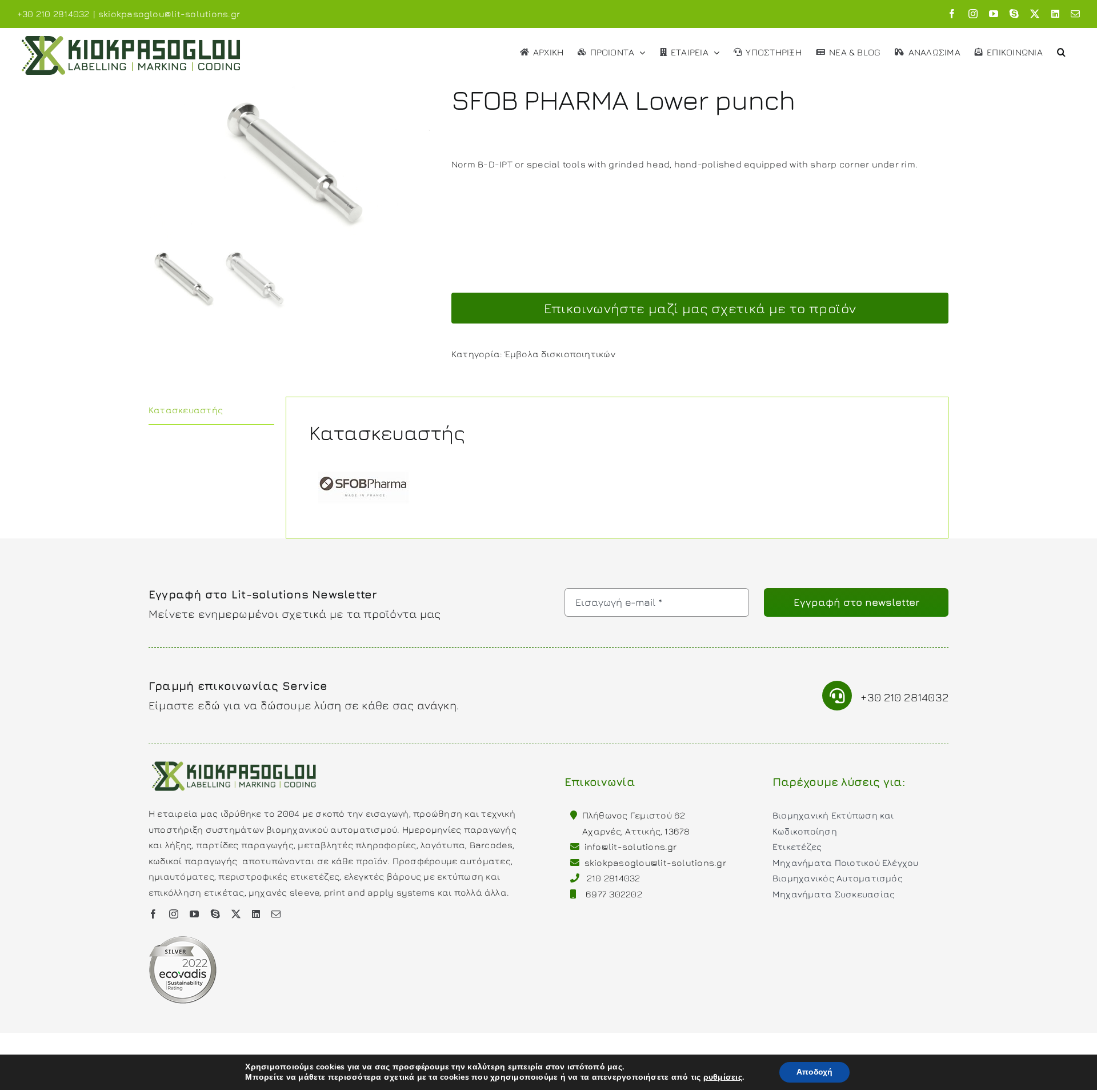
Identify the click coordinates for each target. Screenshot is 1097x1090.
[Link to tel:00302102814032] (837, 696)
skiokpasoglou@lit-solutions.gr (169, 14)
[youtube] (194, 914)
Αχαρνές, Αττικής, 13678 (636, 831)
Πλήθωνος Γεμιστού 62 (634, 815)
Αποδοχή (814, 1072)
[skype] (215, 914)
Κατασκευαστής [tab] (186, 410)
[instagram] (173, 914)
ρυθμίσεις (722, 1077)
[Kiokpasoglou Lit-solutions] (234, 760)
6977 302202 (614, 894)
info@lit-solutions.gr (630, 846)
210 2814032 (613, 878)
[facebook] (153, 914)
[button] (1061, 51)
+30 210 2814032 (904, 697)
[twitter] (236, 914)
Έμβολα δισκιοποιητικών (560, 354)
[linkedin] (256, 914)
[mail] (276, 914)
